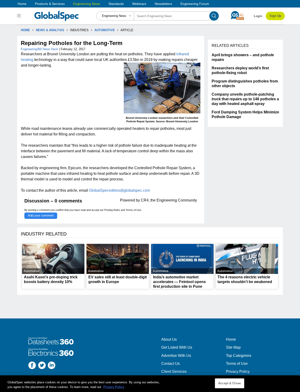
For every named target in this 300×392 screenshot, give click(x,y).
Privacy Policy (238, 371)
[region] (150, 383)
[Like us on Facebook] (32, 366)
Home (22, 4)
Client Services (174, 371)
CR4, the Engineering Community (169, 200)
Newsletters (163, 4)
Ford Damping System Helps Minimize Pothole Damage (245, 114)
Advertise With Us (176, 356)
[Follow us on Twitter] (42, 366)
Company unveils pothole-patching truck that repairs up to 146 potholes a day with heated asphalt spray (245, 99)
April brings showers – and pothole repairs (243, 57)
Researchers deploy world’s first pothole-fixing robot (240, 70)
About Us (169, 339)
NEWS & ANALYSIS (50, 30)
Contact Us (170, 364)
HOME (25, 30)
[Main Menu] (19, 15)
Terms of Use (133, 210)
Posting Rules (112, 210)
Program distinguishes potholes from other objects (245, 83)
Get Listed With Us (176, 347)
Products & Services (50, 4)
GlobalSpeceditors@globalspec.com (119, 190)
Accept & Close (229, 383)
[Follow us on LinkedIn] (51, 366)
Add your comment (41, 215)
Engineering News (86, 4)
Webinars (139, 4)
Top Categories (238, 356)
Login (258, 16)
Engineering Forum (194, 4)
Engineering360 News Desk (40, 49)
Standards (116, 4)
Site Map (233, 347)
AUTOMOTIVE (104, 30)
